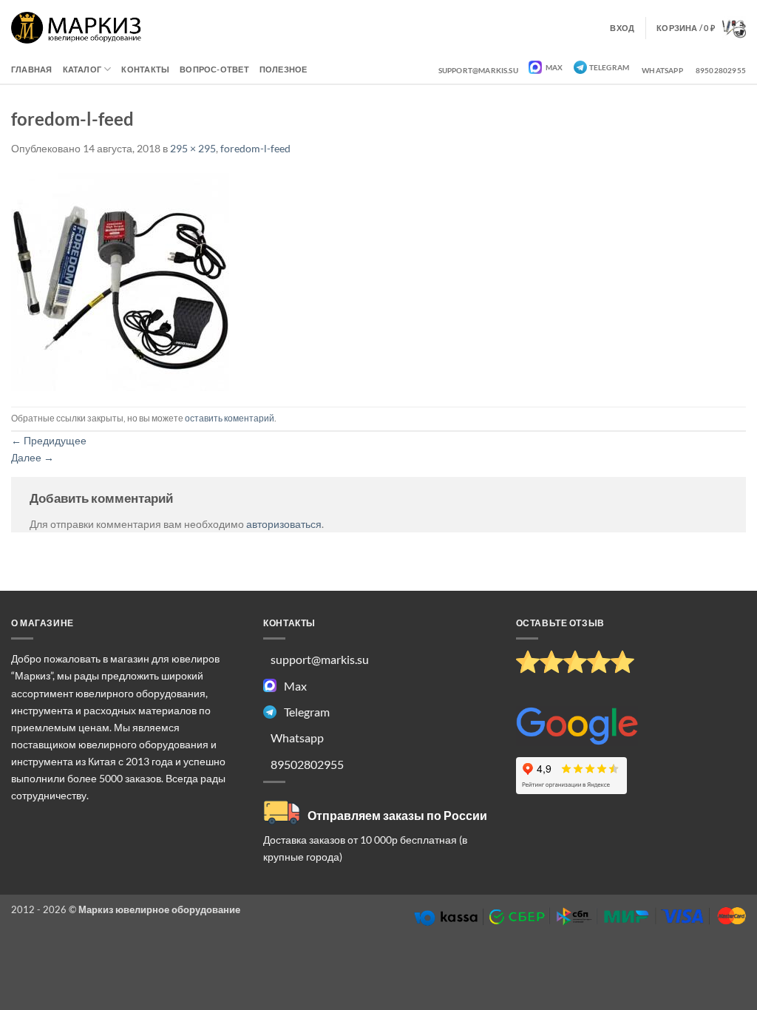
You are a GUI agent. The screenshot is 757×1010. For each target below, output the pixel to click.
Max (553, 67)
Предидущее (48, 440)
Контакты (145, 69)
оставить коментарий (229, 418)
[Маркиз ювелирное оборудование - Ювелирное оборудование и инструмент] (76, 28)
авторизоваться (284, 524)
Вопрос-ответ (214, 69)
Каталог (82, 69)
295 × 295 (193, 148)
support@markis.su (478, 70)
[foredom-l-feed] (120, 280)
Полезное (283, 69)
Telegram (609, 67)
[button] (701, 28)
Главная (31, 69)
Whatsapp (662, 70)
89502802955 (721, 70)
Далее (32, 457)
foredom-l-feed (255, 148)
